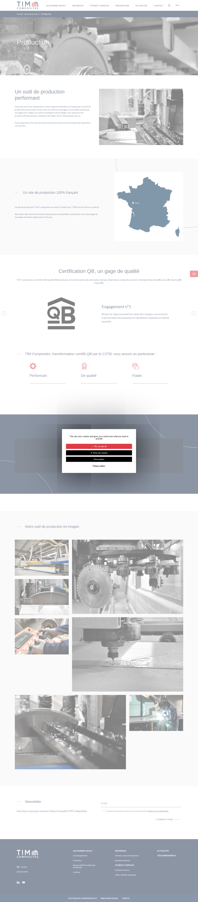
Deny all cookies (99, 453)
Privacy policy (99, 466)
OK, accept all (99, 446)
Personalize (99, 459)
